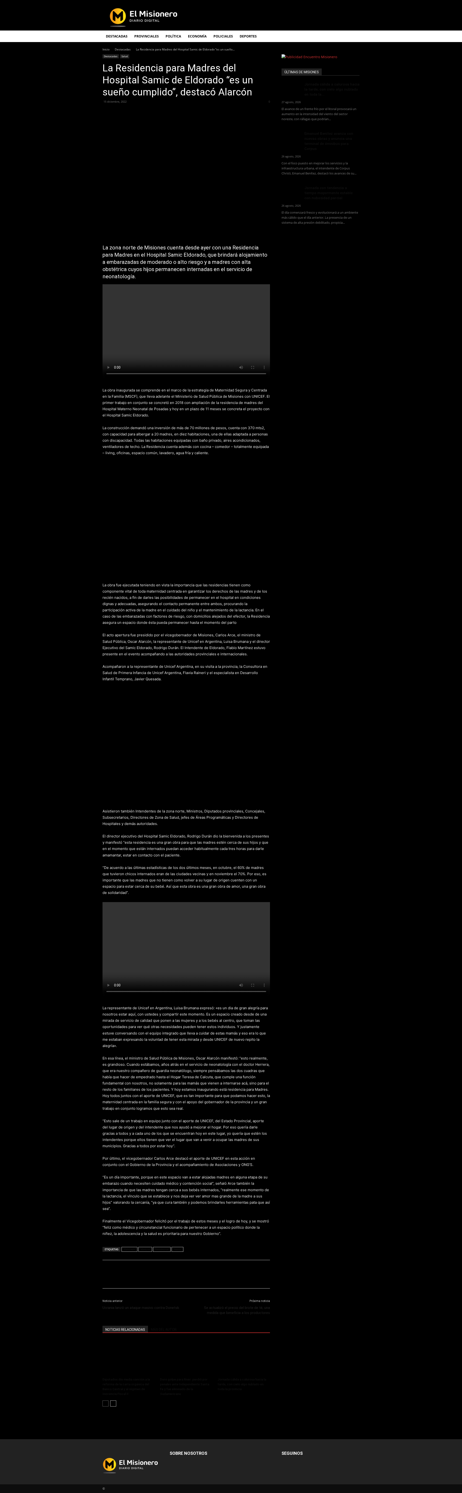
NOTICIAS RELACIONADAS (125, 1330)
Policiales (223, 36)
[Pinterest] (129, 112)
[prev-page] (106, 1403)
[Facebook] (107, 112)
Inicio (106, 49)
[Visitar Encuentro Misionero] (320, 56)
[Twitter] (118, 112)
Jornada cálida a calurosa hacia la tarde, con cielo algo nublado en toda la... (331, 89)
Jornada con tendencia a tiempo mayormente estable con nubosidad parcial (328, 193)
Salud (125, 56)
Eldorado (129, 1249)
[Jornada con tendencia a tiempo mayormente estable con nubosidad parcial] (291, 192)
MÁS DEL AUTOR (164, 1330)
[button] (353, 36)
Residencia (161, 1249)
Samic (177, 1249)
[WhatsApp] (140, 112)
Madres (145, 1249)
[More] (152, 112)
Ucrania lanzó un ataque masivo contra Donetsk (141, 1308)
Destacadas (123, 49)
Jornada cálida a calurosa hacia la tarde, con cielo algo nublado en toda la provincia (242, 1384)
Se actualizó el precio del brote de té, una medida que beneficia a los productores (237, 1310)
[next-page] (113, 1403)
